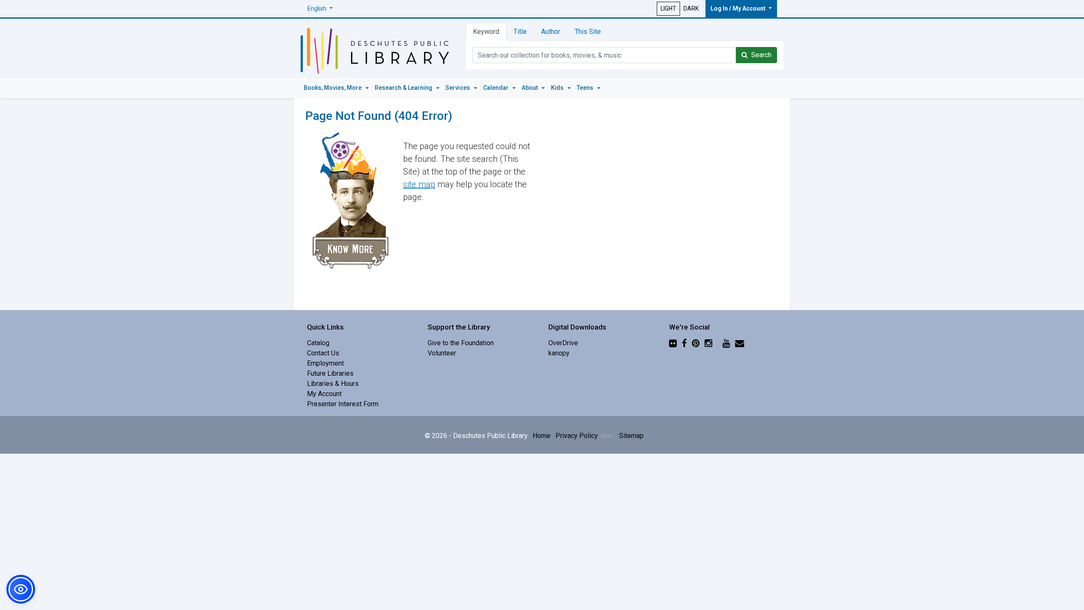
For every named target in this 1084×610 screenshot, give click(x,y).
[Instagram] (708, 343)
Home (541, 436)
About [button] (530, 87)
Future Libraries (330, 373)
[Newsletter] (739, 343)
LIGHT (668, 8)
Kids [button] (558, 87)
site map (419, 184)
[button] (320, 8)
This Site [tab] (588, 32)
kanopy (559, 353)
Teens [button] (586, 87)
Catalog (318, 343)
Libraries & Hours (333, 384)
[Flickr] (673, 343)
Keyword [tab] (486, 32)
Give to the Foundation (461, 343)
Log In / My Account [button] (739, 8)
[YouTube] (726, 343)
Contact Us (323, 353)
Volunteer (442, 353)
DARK (691, 8)
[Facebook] (684, 343)
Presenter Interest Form (343, 404)
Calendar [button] (496, 87)
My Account (324, 394)
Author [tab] (550, 32)
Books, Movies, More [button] (333, 87)
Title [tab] (520, 32)
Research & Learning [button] (404, 87)
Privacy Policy (585, 436)
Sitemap (631, 436)
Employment (325, 363)
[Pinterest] (696, 343)
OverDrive (563, 343)
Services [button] (458, 87)
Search (760, 55)
